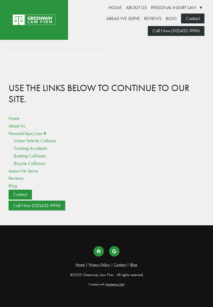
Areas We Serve (123, 18)
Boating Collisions (30, 156)
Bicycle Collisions (29, 163)
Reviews (153, 18)
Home (115, 7)
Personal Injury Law (176, 7)
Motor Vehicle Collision (35, 141)
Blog (171, 18)
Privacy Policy (99, 264)
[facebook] (99, 251)
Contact (193, 18)
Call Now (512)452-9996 (176, 31)
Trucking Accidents (30, 148)
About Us (136, 7)
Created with (106, 284)
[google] (114, 251)
